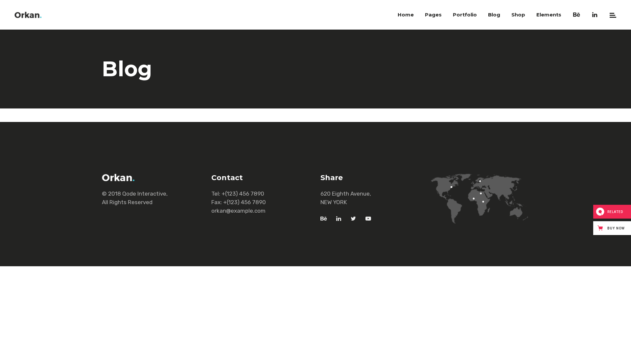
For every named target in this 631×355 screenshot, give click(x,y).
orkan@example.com (238, 210)
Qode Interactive (144, 193)
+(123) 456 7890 (243, 193)
